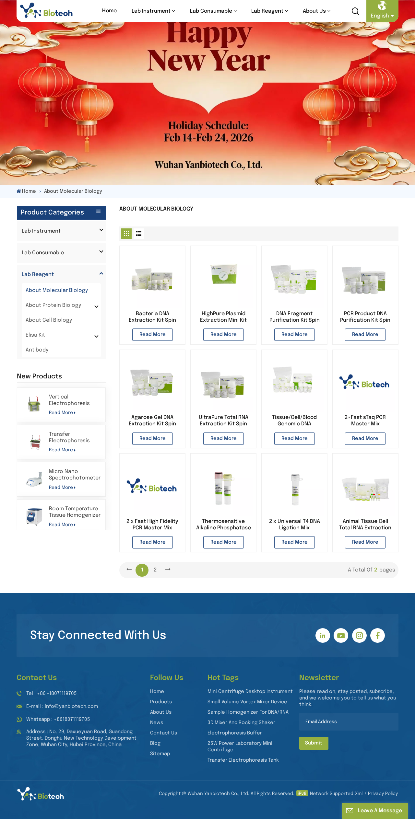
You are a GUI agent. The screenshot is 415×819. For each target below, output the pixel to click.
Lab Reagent (267, 11)
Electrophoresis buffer (235, 733)
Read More (61, 412)
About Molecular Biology (57, 290)
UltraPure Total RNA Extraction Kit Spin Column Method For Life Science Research (223, 421)
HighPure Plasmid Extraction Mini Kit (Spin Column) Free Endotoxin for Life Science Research (223, 317)
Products (161, 702)
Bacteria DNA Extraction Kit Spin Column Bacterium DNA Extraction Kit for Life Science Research (152, 317)
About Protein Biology (53, 305)
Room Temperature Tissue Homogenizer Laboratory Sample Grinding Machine (75, 512)
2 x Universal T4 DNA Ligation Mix (294, 525)
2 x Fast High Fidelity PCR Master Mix (152, 525)
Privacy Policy (383, 793)
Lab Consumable (211, 11)
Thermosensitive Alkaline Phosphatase (223, 525)
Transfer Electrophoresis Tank (243, 760)
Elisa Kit (35, 335)
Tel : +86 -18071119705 (51, 693)
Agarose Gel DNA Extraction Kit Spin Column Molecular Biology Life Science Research (152, 421)
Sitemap (160, 753)
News (156, 722)
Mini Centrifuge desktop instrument (250, 691)
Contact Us (163, 733)
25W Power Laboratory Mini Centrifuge (240, 747)
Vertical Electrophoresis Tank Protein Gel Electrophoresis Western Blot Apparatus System (72, 400)
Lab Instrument (151, 11)
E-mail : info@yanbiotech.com (62, 706)
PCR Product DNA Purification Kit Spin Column (365, 317)
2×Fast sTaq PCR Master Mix (365, 421)
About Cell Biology (49, 320)
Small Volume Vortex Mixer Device (247, 702)
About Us (314, 11)
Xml (358, 793)
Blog (155, 743)
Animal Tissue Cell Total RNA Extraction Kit (365, 525)
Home (109, 11)
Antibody (37, 350)
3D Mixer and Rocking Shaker (241, 722)
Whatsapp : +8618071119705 (58, 719)
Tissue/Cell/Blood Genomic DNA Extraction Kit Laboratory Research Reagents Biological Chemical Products (294, 421)
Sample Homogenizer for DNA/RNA (248, 712)
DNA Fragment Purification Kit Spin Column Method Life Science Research (294, 317)
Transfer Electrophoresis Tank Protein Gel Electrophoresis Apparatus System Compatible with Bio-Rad (72, 438)
